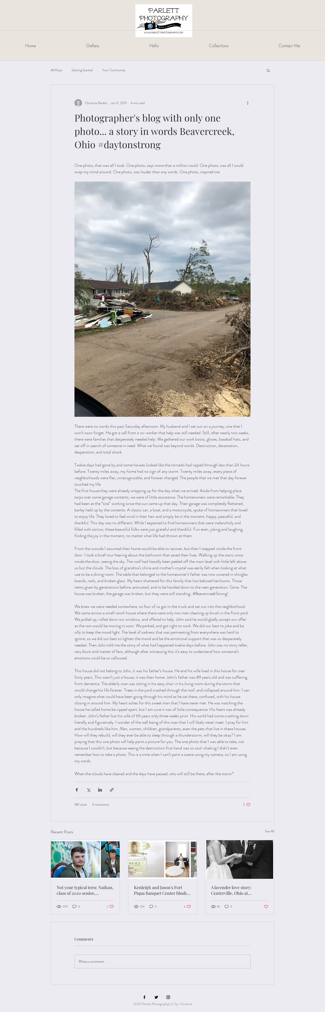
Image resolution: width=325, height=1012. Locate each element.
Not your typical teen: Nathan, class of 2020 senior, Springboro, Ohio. (85, 890)
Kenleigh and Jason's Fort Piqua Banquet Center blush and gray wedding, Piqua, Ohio (160, 890)
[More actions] (248, 103)
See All (269, 831)
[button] (268, 70)
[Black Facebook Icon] (144, 997)
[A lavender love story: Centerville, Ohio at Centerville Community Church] (239, 859)
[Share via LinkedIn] (100, 790)
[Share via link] (111, 790)
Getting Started (82, 70)
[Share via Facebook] (76, 790)
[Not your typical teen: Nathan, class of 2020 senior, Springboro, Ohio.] (85, 859)
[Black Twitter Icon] (156, 997)
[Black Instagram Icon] (168, 997)
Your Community (113, 70)
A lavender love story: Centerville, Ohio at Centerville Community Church (233, 890)
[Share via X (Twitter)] (88, 790)
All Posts (56, 70)
